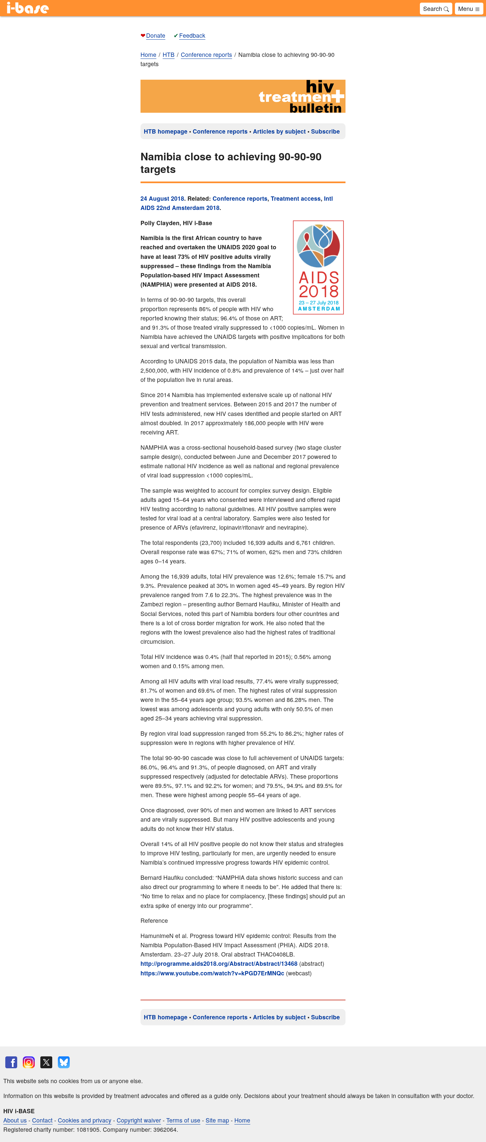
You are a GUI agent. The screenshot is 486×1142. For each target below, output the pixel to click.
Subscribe (325, 131)
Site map (217, 1120)
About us (15, 1120)
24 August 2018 (162, 198)
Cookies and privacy (84, 1120)
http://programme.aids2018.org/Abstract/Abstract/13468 (219, 963)
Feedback (192, 35)
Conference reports (220, 131)
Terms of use (183, 1120)
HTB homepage (165, 131)
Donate (155, 35)
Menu (466, 8)
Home (148, 54)
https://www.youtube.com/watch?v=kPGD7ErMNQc (212, 973)
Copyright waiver (139, 1120)
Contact (42, 1120)
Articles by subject (279, 131)
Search (433, 8)
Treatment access (296, 198)
